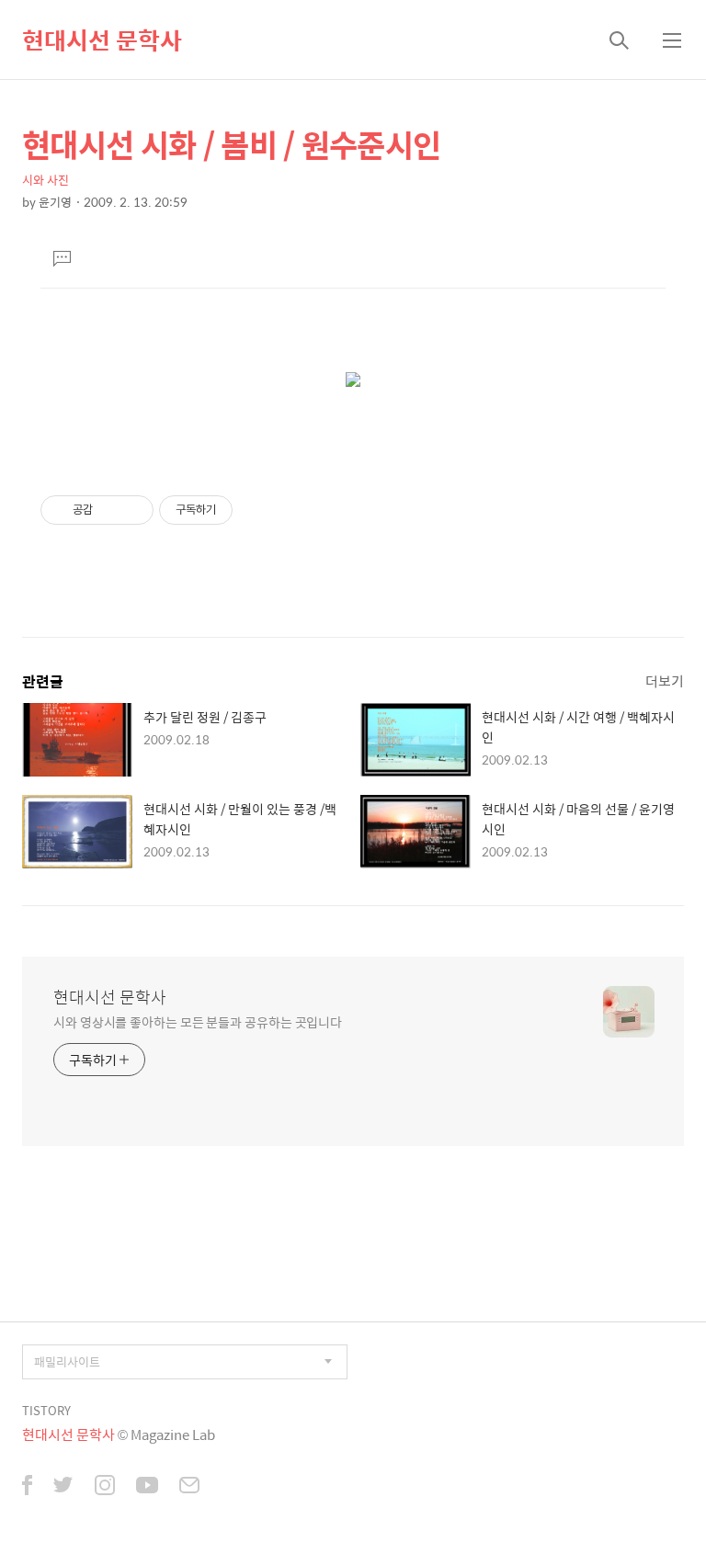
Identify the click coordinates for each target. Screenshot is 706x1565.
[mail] (189, 1487)
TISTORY (46, 1410)
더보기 (664, 680)
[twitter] (63, 1487)
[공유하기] (109, 510)
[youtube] (147, 1487)
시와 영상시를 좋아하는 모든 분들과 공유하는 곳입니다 (197, 1021)
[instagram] (105, 1487)
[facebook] (27, 1487)
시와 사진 (45, 179)
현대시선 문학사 (102, 39)
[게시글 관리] (132, 510)
